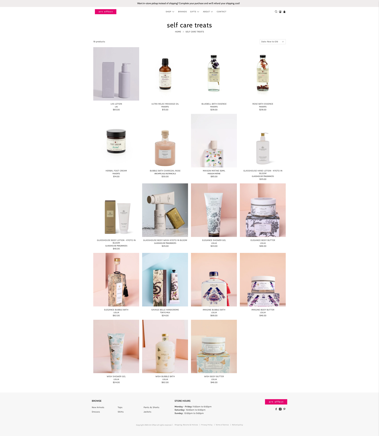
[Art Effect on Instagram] (281, 409)
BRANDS (182, 11)
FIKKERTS (165, 107)
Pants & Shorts (151, 407)
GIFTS (193, 11)
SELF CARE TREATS (195, 32)
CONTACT (221, 11)
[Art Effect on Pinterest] (285, 409)
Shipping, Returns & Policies (186, 425)
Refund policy (237, 425)
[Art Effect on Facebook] (277, 409)
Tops (120, 407)
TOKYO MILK (165, 312)
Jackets (147, 411)
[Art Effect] (105, 11)
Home (178, 32)
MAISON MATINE (214, 173)
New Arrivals (98, 407)
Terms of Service (222, 425)
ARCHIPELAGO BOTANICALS (165, 173)
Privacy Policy (206, 425)
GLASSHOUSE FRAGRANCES (263, 176)
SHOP (168, 11)
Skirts (121, 411)
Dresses (96, 411)
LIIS (116, 107)
